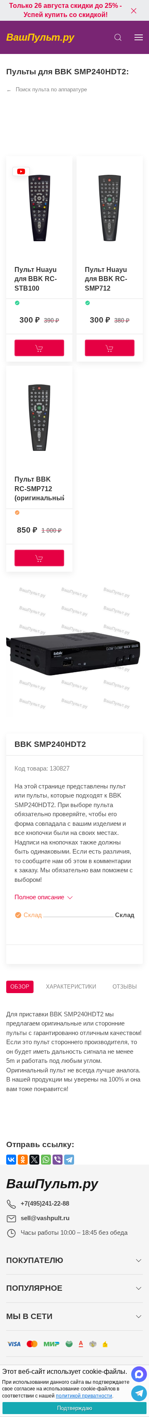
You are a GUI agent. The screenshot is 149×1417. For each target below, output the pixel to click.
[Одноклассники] (23, 1160)
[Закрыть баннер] (134, 10)
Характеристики (71, 987)
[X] (34, 1160)
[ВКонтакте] (11, 1160)
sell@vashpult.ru (45, 1217)
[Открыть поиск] (118, 37)
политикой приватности (84, 1396)
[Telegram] (69, 1160)
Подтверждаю (74, 1408)
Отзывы (125, 987)
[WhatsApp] (46, 1160)
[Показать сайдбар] (138, 37)
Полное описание (40, 897)
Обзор (19, 987)
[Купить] (39, 348)
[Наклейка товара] (21, 171)
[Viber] (57, 1160)
